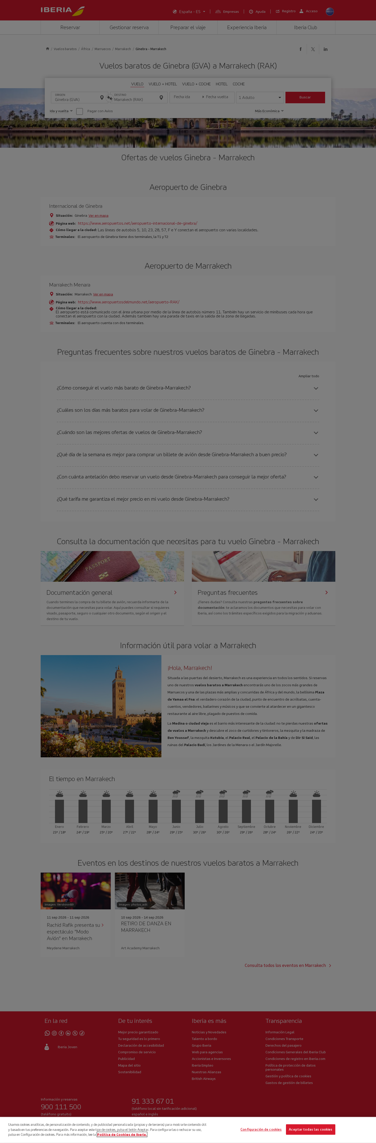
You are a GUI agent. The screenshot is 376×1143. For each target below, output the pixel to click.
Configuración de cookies (261, 1129)
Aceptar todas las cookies (310, 1129)
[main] (188, 1130)
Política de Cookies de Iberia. (122, 1134)
